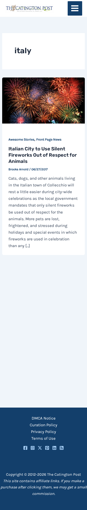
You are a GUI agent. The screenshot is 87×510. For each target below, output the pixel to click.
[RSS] (61, 448)
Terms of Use (43, 438)
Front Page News (48, 139)
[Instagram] (32, 448)
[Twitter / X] (40, 448)
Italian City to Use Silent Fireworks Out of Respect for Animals (42, 155)
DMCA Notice (44, 418)
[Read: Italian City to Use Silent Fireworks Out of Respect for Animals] (43, 100)
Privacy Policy (43, 431)
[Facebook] (25, 448)
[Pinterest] (47, 448)
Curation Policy (43, 424)
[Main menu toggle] (75, 8)
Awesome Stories (21, 139)
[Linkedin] (54, 448)
